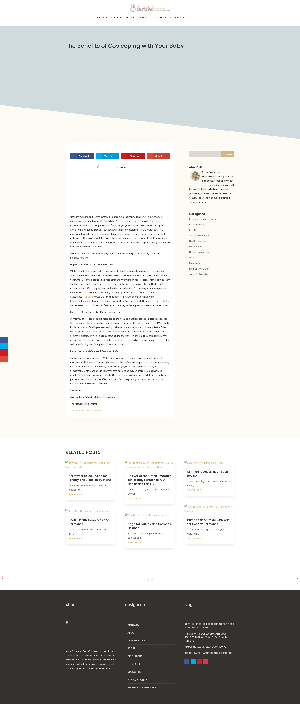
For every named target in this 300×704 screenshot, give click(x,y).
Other (192, 257)
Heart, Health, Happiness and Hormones (208, 653)
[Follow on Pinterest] (199, 661)
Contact (181, 17)
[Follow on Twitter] (193, 661)
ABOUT (144, 17)
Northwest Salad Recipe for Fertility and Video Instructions (90, 478)
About (132, 633)
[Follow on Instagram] (205, 661)
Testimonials (136, 640)
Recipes (131, 17)
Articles (133, 625)
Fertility (193, 229)
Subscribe (134, 672)
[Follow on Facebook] (186, 661)
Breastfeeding (196, 224)
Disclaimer (135, 656)
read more (75, 494)
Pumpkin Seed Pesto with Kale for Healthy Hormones (208, 522)
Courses (162, 17)
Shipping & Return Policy (144, 687)
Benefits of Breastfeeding (203, 219)
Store (131, 648)
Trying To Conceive (198, 274)
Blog (114, 17)
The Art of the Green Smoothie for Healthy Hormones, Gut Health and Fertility (149, 480)
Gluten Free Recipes (199, 235)
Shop (100, 17)
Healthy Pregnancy (199, 241)
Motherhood (195, 246)
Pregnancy (194, 263)
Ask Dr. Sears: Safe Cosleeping (85, 410)
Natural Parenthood (199, 252)
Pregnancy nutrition (199, 268)
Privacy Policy (138, 679)
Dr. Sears (89, 296)
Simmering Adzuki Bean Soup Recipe (205, 646)
